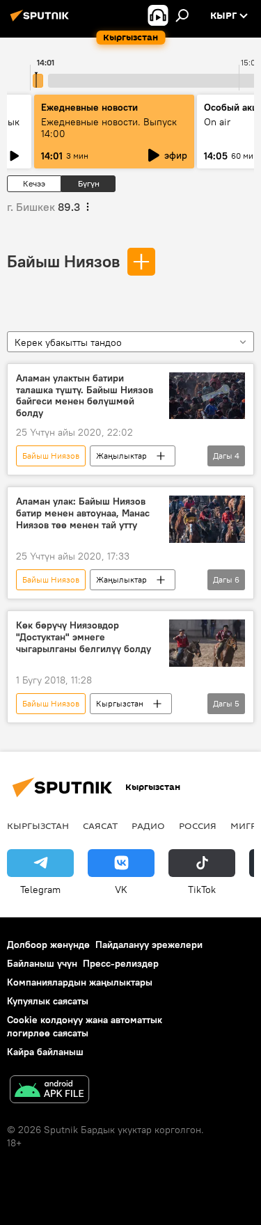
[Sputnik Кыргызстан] (42, 21)
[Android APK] (49, 1091)
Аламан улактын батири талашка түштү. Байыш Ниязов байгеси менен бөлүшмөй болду (84, 395)
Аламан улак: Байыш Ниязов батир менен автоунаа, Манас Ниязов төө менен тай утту (83, 513)
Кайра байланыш (45, 1051)
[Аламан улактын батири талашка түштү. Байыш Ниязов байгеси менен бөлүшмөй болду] (207, 396)
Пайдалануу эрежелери (149, 944)
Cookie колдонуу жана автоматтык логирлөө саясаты (84, 1026)
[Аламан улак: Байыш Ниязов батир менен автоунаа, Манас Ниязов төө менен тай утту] (207, 519)
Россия (197, 825)
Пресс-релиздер (121, 963)
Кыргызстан (119, 703)
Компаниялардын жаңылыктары (79, 982)
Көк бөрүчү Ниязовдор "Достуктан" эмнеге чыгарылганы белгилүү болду (83, 637)
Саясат (100, 825)
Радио (148, 825)
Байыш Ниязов (63, 261)
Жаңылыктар (121, 455)
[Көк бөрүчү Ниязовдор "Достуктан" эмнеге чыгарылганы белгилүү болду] (207, 643)
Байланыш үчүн (42, 963)
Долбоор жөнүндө (48, 944)
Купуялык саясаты (47, 1001)
